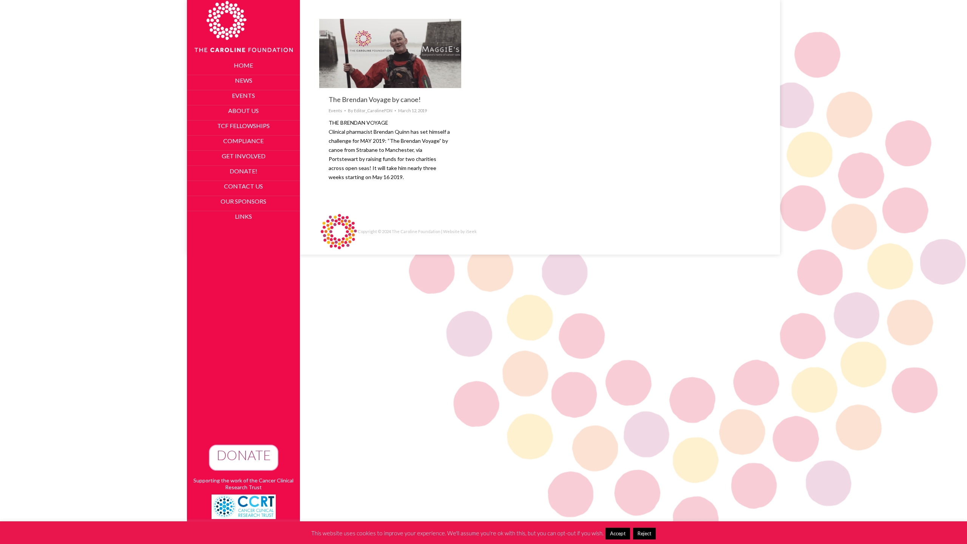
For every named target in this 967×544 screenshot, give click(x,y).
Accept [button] (618, 533)
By (370, 110)
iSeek (471, 231)
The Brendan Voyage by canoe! (375, 99)
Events (335, 110)
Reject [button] (644, 533)
